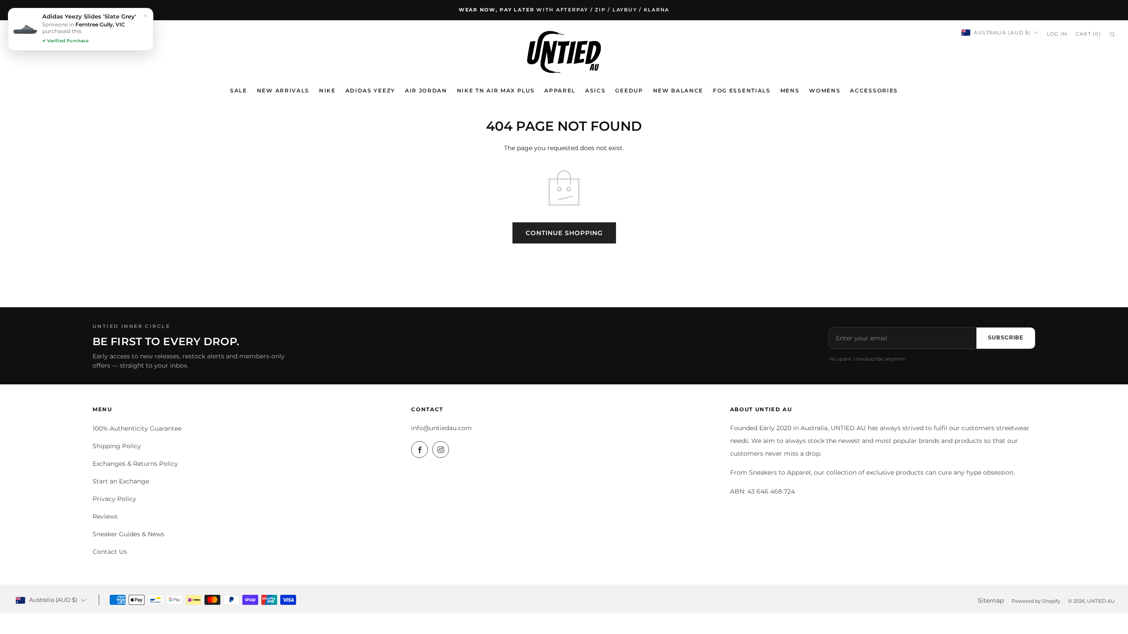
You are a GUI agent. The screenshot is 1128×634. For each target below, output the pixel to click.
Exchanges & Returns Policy (135, 463)
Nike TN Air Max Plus (496, 90)
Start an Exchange (121, 481)
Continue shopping (564, 233)
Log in (1057, 34)
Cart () (1088, 34)
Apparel (559, 90)
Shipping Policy (117, 446)
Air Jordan (426, 90)
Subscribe (1006, 338)
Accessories (874, 90)
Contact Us (110, 551)
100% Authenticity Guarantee (137, 428)
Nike (327, 90)
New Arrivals (283, 90)
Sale (238, 90)
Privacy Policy (114, 498)
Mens (790, 90)
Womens (824, 90)
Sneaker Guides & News (128, 534)
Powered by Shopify (1036, 601)
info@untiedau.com (441, 427)
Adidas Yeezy (370, 90)
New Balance (678, 90)
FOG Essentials (742, 90)
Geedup (629, 90)
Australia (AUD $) (1003, 32)
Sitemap (991, 600)
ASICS (595, 90)
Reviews (105, 516)
